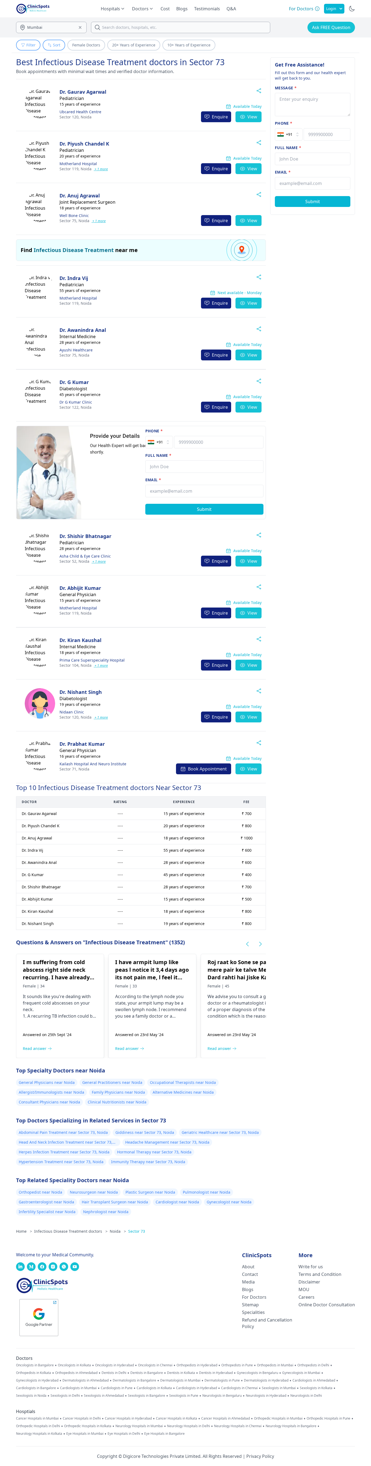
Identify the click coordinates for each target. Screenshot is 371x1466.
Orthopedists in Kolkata (33, 1373)
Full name (158, 455)
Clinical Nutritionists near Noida (117, 1102)
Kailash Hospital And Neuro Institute (92, 763)
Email (153, 479)
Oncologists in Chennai (155, 1365)
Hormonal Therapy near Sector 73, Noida (154, 1151)
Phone (154, 430)
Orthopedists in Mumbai (275, 1365)
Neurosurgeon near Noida (94, 1192)
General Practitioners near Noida (112, 1082)
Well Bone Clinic (74, 215)
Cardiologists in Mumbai (78, 1388)
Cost (165, 9)
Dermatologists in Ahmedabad (85, 1380)
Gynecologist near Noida (229, 1201)
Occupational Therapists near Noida (183, 1082)
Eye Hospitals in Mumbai (84, 1434)
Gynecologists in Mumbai (301, 1373)
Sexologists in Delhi (65, 1395)
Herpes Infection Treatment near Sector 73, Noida (64, 1151)
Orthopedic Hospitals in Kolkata (87, 1426)
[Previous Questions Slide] (247, 944)
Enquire (220, 117)
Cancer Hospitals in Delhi (82, 1418)
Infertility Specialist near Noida (47, 1211)
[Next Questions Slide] (260, 944)
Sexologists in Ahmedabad (104, 1395)
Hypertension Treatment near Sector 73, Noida (61, 1161)
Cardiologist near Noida (177, 1201)
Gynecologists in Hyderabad (37, 1380)
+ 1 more (101, 169)
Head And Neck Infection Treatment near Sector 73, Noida (65, 1143)
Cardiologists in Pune (117, 1388)
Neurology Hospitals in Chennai (238, 1426)
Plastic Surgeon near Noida (150, 1192)
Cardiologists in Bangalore (36, 1388)
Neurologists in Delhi (306, 1395)
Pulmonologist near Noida (206, 1192)
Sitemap (250, 1305)
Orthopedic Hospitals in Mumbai (278, 1418)
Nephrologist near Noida (105, 1211)
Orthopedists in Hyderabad (197, 1365)
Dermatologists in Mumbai (180, 1380)
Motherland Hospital (78, 163)
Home (24, 1231)
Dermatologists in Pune (222, 1380)
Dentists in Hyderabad (216, 1373)
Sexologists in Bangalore (146, 1395)
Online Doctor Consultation (326, 1305)
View (252, 117)
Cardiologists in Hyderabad (196, 1388)
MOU (303, 1289)
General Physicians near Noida (47, 1082)
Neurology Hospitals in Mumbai (139, 1426)
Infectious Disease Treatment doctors (71, 1231)
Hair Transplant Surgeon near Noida (115, 1201)
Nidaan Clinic (71, 712)
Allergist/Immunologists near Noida (51, 1092)
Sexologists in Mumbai (279, 1388)
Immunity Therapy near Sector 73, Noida (148, 1161)
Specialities (253, 1312)
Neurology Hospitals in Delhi (188, 1426)
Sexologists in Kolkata (316, 1388)
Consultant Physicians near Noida (49, 1102)
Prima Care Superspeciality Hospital (92, 660)
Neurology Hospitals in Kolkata (39, 1434)
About (248, 1267)
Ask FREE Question (331, 27)
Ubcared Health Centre (80, 111)
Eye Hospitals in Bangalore (164, 1434)
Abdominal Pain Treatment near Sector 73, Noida (63, 1132)
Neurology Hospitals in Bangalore (291, 1426)
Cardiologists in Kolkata (154, 1388)
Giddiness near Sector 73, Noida (144, 1132)
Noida (75, 116)
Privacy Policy (260, 1456)
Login (331, 8)
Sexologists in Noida (31, 1395)
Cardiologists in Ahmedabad (314, 1380)
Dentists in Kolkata (181, 1373)
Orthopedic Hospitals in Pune (328, 1418)
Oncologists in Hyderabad (114, 1365)
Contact (250, 1274)
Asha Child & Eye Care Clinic (85, 556)
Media (248, 1282)
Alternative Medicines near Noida (183, 1092)
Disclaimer (309, 1282)
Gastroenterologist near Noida (46, 1201)
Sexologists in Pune (183, 1395)
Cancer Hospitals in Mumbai (37, 1418)
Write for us (310, 1267)
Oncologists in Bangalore (35, 1365)
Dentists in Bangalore (146, 1373)
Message (286, 87)
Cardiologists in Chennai (239, 1388)
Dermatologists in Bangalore (134, 1380)
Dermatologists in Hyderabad (266, 1380)
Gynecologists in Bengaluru (257, 1373)
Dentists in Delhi (114, 1373)
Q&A (231, 9)
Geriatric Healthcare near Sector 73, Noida (220, 1132)
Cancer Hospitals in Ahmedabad (225, 1418)
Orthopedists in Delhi (313, 1365)
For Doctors (254, 1297)
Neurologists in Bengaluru (222, 1395)
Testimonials (207, 9)
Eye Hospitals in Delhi (124, 1434)
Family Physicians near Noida (118, 1092)
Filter (31, 45)
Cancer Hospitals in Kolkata (176, 1418)
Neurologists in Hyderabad (266, 1395)
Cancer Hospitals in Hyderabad (128, 1418)
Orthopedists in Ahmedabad (76, 1373)
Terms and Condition (319, 1274)
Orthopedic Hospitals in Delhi (38, 1426)
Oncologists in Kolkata (74, 1365)
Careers (306, 1297)
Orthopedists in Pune (237, 1365)
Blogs (182, 9)
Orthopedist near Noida (40, 1192)
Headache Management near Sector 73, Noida (167, 1142)
